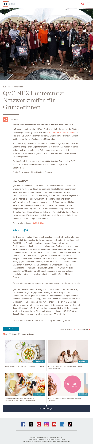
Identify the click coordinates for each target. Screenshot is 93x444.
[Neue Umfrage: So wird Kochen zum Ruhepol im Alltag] (25, 351)
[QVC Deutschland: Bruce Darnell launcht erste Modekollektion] (68, 351)
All (6, 334)
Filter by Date (83, 329)
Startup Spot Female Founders (62, 133)
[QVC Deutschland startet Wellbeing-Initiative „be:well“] (68, 384)
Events (12, 334)
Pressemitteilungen (26, 334)
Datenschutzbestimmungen (50, 441)
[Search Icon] (82, 4)
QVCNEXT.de (38, 223)
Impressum (66, 441)
